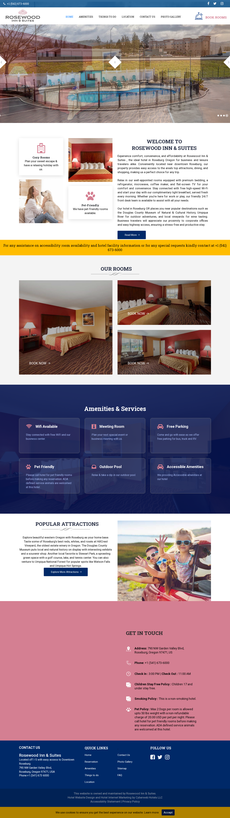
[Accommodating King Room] (221, 115)
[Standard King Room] (224, 115)
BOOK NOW (38, 363)
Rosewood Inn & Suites (164, 148)
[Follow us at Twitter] (215, 4)
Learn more (151, 812)
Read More (131, 234)
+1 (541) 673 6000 (38, 775)
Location (128, 16)
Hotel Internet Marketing (116, 797)
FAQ (120, 775)
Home (69, 16)
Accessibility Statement (105, 801)
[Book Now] (199, 16)
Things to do (92, 775)
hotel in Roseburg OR (136, 208)
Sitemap (122, 768)
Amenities (86, 16)
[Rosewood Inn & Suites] (26, 15)
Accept (168, 812)
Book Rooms (216, 17)
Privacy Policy (131, 801)
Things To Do (107, 16)
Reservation (91, 761)
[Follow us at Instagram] (222, 4)
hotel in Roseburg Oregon (158, 160)
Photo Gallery (171, 16)
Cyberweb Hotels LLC (149, 797)
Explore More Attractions (65, 571)
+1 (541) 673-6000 (18, 3)
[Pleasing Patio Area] (226, 115)
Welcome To (164, 141)
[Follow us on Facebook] (208, 4)
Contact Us (147, 16)
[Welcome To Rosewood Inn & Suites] (218, 115)
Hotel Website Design (81, 797)
